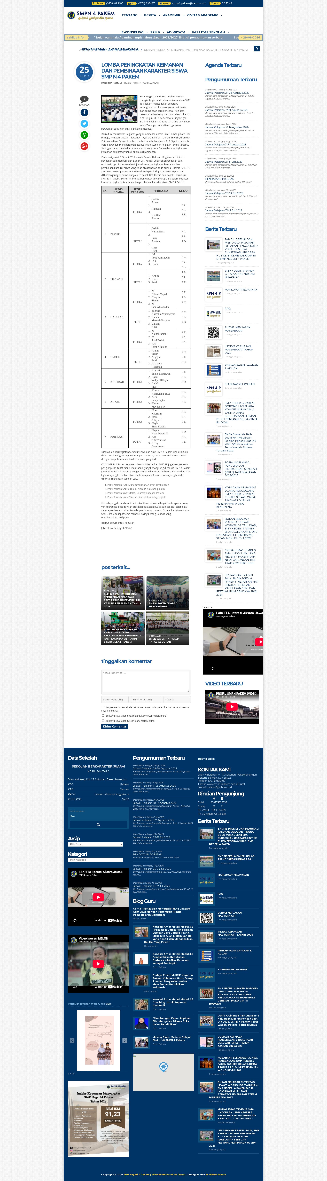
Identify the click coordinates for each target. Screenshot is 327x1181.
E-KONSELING (133, 32)
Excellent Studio (216, 1174)
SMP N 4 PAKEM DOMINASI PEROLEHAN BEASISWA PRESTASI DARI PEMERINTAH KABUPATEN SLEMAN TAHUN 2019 (122, 600)
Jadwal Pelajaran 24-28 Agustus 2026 (227, 92)
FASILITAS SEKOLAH (208, 32)
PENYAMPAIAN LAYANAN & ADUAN (110, 49)
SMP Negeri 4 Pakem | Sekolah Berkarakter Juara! (154, 1174)
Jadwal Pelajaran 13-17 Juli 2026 (223, 210)
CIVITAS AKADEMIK (202, 15)
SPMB (155, 32)
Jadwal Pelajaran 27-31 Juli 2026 (223, 161)
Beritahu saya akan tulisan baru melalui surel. (130, 720)
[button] (124, 1040)
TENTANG (129, 15)
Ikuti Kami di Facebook (206, 758)
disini (108, 1003)
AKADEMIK (171, 15)
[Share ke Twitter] (84, 124)
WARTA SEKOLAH (151, 82)
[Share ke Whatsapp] (84, 135)
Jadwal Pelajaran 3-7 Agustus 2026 (225, 144)
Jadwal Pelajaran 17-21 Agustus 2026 (226, 110)
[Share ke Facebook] (84, 112)
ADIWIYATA (176, 32)
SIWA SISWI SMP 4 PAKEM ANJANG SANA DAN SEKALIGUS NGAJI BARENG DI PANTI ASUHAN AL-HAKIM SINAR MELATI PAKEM (122, 635)
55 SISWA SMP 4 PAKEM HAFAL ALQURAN (164, 640)
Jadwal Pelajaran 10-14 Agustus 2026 (226, 127)
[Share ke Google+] (84, 146)
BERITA (150, 15)
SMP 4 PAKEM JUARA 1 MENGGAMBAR (163, 605)
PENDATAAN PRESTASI (220, 179)
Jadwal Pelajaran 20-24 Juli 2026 (224, 193)
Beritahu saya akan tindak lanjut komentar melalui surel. (136, 715)
